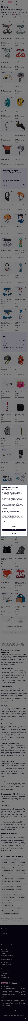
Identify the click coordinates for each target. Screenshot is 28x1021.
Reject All (14, 533)
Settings (14, 526)
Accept (14, 529)
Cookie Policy (4, 508)
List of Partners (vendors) (7, 521)
